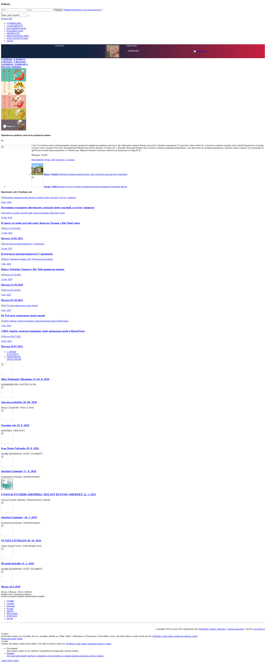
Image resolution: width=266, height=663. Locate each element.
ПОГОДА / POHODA (11, 67)
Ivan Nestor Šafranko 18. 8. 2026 (20, 448)
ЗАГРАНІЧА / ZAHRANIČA (14, 64)
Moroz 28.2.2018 (10, 586)
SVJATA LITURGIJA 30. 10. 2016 (21, 540)
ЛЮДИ (13, 33)
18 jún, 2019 (49, 160)
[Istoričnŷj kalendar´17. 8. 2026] (133, 461)
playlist (10, 41)
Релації (15, 31)
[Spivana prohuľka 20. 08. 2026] (133, 392)
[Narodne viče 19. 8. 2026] (133, 415)
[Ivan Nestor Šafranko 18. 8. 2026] (133, 438)
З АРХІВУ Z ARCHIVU (13, 353)
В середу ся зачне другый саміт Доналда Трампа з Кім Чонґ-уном (40, 223)
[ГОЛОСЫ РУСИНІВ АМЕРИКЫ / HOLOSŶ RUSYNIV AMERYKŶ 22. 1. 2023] (133, 484)
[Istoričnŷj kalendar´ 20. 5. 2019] (133, 507)
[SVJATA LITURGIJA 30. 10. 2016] (133, 530)
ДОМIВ (14, 23)
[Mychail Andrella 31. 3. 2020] (133, 553)
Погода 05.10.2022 (12, 300)
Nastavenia (6, 639)
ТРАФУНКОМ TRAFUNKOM (14, 358)
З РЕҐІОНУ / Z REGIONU (13, 62)
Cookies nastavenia (235, 629)
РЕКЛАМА (18, 36)
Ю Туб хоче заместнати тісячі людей (23, 315)
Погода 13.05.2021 (12, 238)
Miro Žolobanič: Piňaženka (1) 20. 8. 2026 (25, 379)
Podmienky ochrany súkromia (212, 629)
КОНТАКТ (17, 38)
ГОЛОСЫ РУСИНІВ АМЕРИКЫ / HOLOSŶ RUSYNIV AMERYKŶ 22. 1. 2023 (48, 494)
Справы (15, 26)
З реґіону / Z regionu (65, 160)
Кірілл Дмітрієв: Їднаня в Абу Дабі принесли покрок (32, 269)
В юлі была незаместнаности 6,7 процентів (27, 253)
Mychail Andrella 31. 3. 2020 (17, 563)
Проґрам (16, 28)
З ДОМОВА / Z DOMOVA (13, 59)
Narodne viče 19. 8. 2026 (15, 425)
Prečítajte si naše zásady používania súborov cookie (175, 636)
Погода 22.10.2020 (12, 284)
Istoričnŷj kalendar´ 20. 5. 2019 (19, 517)
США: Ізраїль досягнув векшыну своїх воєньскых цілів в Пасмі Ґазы (43, 331)
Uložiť (4, 660)
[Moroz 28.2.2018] (133, 576)
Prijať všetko (17, 639)
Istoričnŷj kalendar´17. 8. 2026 (18, 471)
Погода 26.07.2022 (12, 346)
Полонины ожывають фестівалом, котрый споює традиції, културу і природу (48, 207)
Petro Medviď (37, 160)
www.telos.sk (259, 629)
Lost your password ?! (92, 10)
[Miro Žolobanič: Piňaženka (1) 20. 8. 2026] (133, 369)
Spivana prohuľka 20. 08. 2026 (19, 402)
